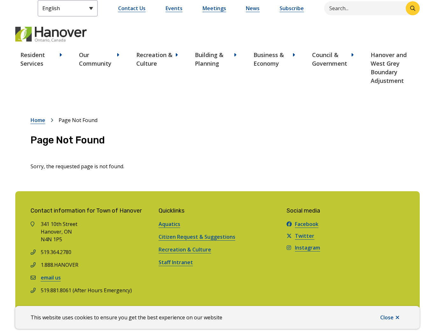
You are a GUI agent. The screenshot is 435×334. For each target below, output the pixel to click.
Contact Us (132, 8)
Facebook (306, 224)
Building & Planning (209, 59)
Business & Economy (268, 59)
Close (387, 317)
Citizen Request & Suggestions (197, 236)
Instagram (307, 247)
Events (174, 8)
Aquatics (169, 224)
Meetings (214, 8)
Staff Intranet (176, 262)
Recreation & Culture (154, 59)
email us (51, 277)
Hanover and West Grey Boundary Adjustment (389, 67)
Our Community (95, 59)
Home (38, 120)
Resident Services (32, 59)
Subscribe (292, 8)
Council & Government (329, 59)
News (253, 8)
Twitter (304, 235)
